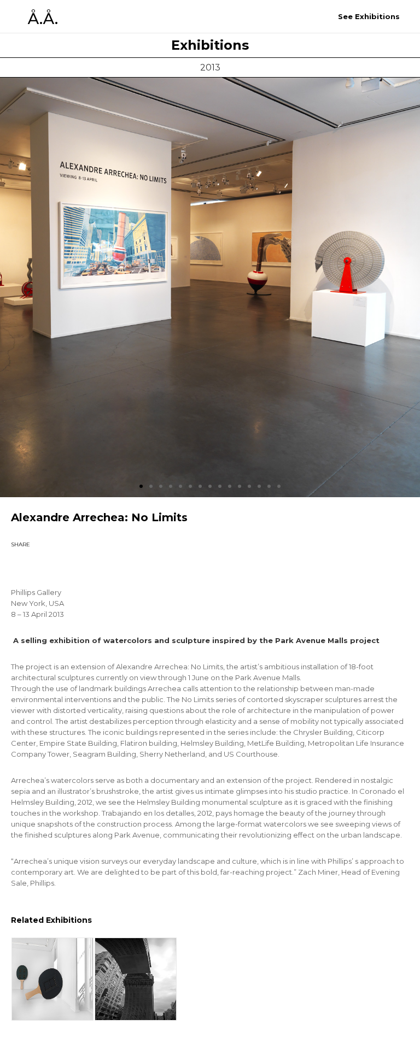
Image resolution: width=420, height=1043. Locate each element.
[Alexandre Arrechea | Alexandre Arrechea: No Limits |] (30, 564)
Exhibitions (210, 45)
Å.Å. (43, 18)
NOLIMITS (135, 979)
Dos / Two (52, 979)
